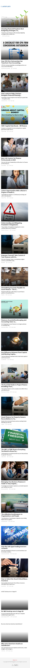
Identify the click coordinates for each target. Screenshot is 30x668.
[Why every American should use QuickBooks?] (14, 638)
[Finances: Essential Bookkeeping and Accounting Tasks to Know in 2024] (14, 315)
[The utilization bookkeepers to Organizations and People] (14, 509)
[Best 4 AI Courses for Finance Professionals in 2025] (14, 153)
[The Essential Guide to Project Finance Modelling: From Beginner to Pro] (14, 379)
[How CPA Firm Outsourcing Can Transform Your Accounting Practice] (14, 56)
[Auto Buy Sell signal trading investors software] (14, 541)
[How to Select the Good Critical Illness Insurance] (14, 573)
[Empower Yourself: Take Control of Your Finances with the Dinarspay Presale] (14, 250)
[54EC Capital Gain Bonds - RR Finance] (14, 120)
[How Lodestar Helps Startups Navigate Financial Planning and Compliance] (14, 88)
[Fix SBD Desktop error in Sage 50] (14, 606)
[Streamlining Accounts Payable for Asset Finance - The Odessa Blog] (14, 282)
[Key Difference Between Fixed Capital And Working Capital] (14, 347)
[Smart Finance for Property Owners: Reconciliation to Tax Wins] (14, 412)
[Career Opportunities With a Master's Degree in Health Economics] (14, 185)
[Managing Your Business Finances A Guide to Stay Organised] (14, 476)
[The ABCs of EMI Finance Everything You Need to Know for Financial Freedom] (14, 444)
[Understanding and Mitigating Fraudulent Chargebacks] (14, 218)
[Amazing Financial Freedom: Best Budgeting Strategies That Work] (14, 23)
